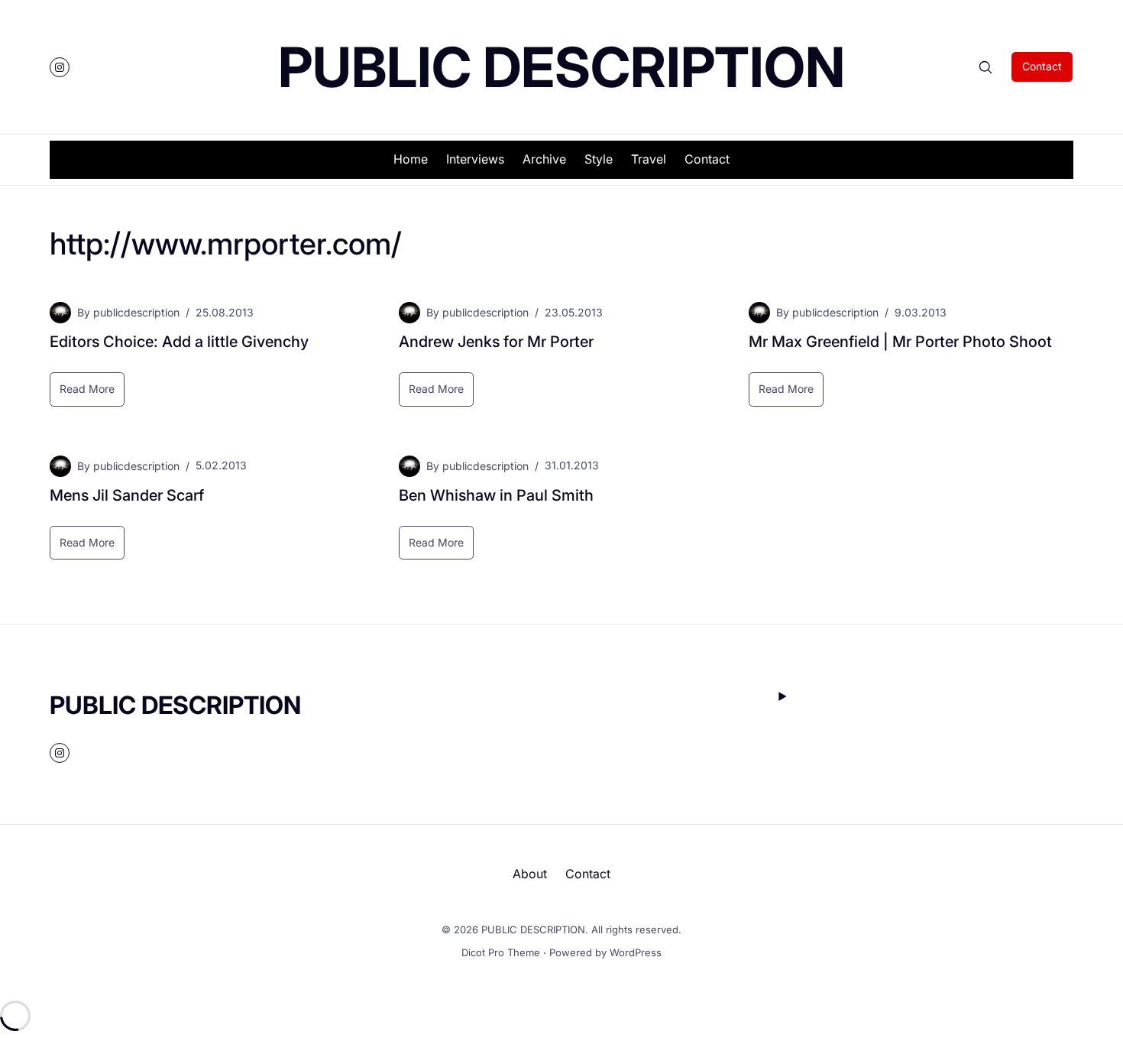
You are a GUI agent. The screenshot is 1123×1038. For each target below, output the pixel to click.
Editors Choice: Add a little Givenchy (179, 341)
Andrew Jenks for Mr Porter (496, 341)
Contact (1042, 66)
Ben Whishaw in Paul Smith (496, 495)
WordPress (636, 952)
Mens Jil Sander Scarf (127, 495)
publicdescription (136, 312)
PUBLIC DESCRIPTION (561, 67)
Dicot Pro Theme (500, 952)
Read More (92, 393)
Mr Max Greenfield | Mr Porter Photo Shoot (900, 341)
